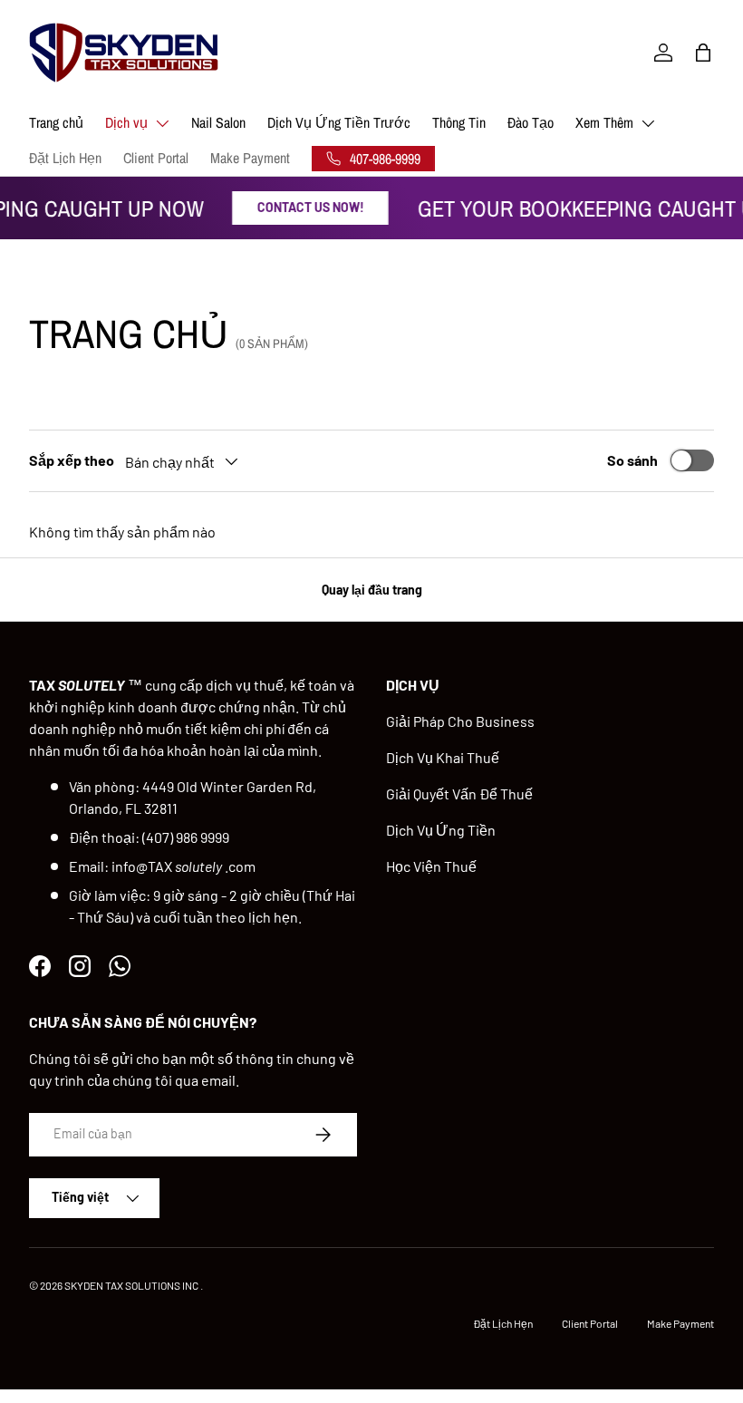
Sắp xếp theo (71, 460)
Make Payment (250, 158)
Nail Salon (218, 122)
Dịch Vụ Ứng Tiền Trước (338, 122)
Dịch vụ (126, 122)
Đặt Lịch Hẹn (65, 158)
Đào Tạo (530, 122)
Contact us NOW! (305, 207)
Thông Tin (459, 122)
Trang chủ (56, 122)
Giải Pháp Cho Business (460, 721)
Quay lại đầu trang (372, 589)
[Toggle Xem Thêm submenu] (648, 123)
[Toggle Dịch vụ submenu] (162, 123)
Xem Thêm (604, 122)
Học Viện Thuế (431, 866)
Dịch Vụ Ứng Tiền (441, 829)
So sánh (632, 460)
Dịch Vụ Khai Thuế (442, 757)
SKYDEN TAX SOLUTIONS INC (131, 1285)
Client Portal (155, 158)
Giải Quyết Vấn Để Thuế (459, 793)
